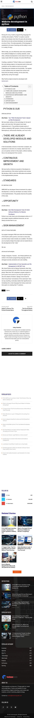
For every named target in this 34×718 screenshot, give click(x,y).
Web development (9, 6)
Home (3, 6)
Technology (20, 525)
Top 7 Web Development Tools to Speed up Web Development (19, 119)
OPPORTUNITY (10, 101)
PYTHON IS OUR (10, 89)
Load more (16, 572)
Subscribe (29, 503)
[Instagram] (7, 707)
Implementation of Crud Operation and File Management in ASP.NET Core (19, 265)
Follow (30, 499)
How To (3, 561)
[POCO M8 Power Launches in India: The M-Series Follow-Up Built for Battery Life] (9, 521)
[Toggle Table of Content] (29, 86)
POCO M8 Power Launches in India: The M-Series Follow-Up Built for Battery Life (9, 531)
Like (31, 495)
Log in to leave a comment (17, 353)
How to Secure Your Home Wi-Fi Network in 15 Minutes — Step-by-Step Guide (22, 617)
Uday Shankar (17, 327)
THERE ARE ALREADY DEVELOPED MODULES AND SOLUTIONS (16, 92)
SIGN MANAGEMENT (12, 103)
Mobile (3, 525)
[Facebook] (3, 707)
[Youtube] (15, 707)
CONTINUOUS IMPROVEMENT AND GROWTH (16, 96)
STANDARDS (9, 99)
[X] (11, 707)
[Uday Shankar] (17, 320)
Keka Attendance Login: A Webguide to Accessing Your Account (25, 548)
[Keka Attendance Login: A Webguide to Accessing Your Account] (25, 540)
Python (8, 290)
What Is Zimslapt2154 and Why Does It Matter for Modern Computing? (25, 530)
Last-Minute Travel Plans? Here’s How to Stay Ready (15, 444)
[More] (25, 29)
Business (4, 544)
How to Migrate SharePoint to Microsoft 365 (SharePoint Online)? (8, 566)
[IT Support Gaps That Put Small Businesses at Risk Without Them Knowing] (9, 540)
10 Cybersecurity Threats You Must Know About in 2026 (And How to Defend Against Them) (21, 635)
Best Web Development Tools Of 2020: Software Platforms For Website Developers (19, 212)
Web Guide (20, 544)
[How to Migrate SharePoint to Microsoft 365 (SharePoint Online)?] (9, 557)
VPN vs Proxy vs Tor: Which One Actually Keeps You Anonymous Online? (20, 626)
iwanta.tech (5, 81)
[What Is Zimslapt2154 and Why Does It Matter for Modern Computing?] (25, 521)
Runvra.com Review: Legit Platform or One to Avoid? (15, 435)
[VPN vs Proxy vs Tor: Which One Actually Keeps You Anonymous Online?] (6, 627)
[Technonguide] (17, 1)
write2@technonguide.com (15, 695)
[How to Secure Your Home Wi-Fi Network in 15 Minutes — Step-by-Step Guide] (6, 618)
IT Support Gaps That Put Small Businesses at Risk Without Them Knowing (8, 548)
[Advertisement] (17, 376)
